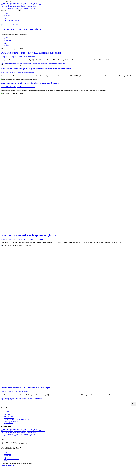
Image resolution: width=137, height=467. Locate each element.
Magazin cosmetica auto (11, 20)
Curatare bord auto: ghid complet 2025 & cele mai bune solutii (19, 3)
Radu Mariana (23, 57)
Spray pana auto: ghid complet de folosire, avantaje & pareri (18, 6)
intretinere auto (23, 398)
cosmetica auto (5, 398)
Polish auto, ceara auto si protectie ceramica (17, 419)
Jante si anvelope (30, 87)
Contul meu (7, 17)
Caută (2, 401)
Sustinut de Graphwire (7, 465)
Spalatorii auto (8, 423)
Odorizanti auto (9, 418)
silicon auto (36, 63)
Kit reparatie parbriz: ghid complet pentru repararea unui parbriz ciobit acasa (23, 5)
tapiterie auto (61, 63)
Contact (6, 22)
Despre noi (7, 15)
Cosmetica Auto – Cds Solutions (21, 29)
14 (5, 400)
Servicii (6, 18)
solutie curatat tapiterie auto (49, 63)
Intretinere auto (29, 72)
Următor (9, 400)
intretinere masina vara (35, 398)
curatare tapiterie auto (26, 63)
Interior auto (31, 57)
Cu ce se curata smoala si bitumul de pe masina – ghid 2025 (18, 8)
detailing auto (14, 398)
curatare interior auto (13, 63)
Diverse (25, 392)
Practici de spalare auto (11, 421)
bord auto (3, 63)
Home (6, 13)
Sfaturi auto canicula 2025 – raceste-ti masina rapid (25, 388)
